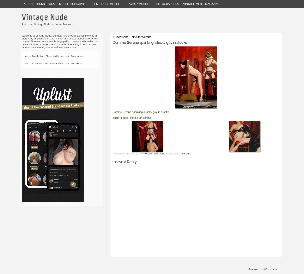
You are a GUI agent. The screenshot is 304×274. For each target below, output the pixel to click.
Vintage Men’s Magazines (202, 4)
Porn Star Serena (140, 117)
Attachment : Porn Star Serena (132, 37)
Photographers (166, 4)
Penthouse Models (106, 4)
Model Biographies (73, 4)
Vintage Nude (45, 16)
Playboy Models (138, 4)
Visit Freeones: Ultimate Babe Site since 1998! (53, 63)
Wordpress (270, 269)
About (28, 4)
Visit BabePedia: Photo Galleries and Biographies (54, 56)
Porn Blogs (46, 4)
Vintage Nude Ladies (154, 153)
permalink (186, 153)
